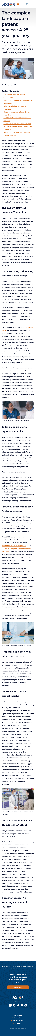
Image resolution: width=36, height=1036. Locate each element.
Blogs (8, 966)
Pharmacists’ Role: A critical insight (17, 124)
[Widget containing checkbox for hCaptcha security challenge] (17, 453)
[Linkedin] (10, 1005)
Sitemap (18, 1023)
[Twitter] (18, 1005)
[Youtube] (22, 1005)
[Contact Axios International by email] (25, 1005)
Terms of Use (18, 1018)
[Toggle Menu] (18, 4)
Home (4, 966)
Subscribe (18, 987)
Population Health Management (14, 546)
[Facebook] (14, 1005)
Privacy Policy (18, 1020)
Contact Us (18, 1015)
